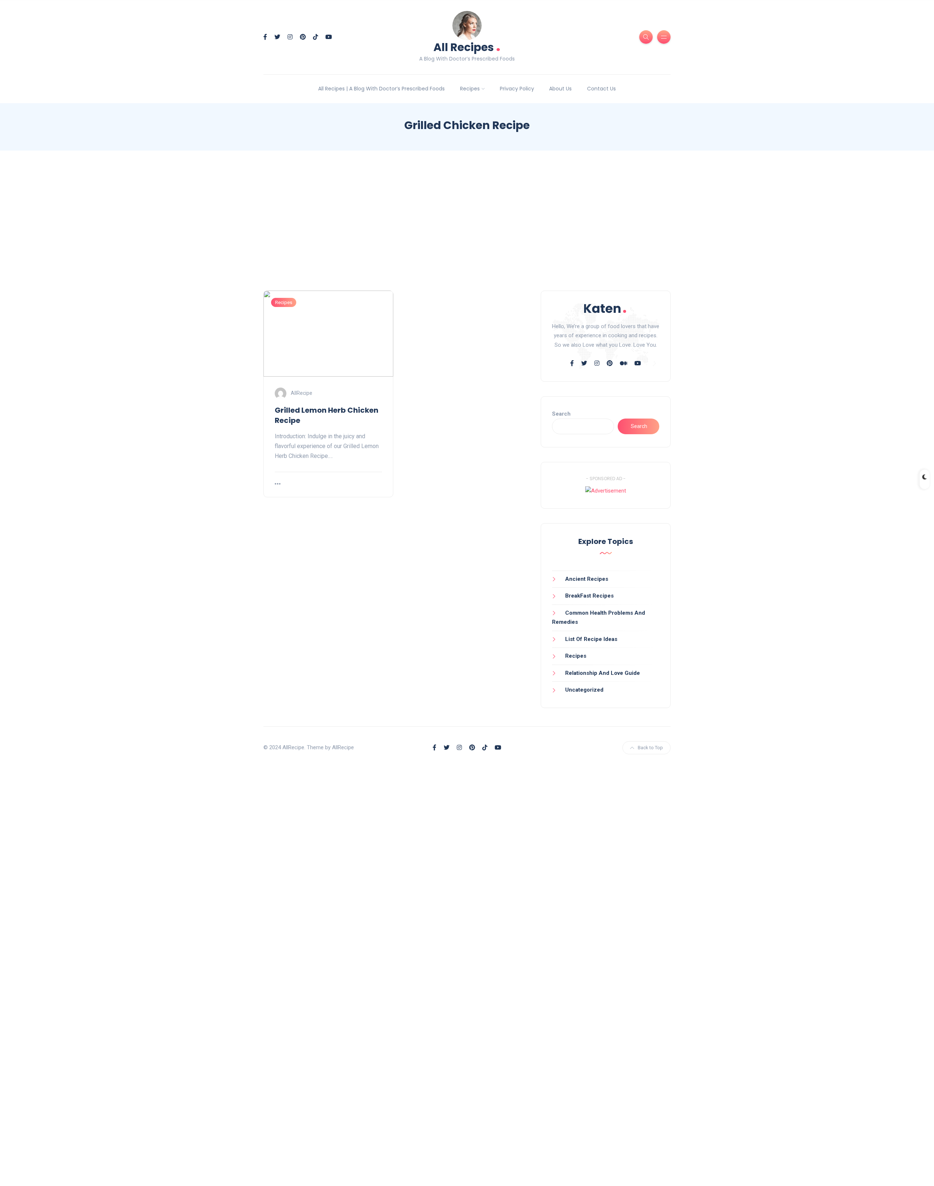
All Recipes (467, 46)
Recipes (470, 88)
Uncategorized (584, 690)
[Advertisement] (467, 227)
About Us (560, 88)
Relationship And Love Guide (602, 673)
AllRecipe (301, 393)
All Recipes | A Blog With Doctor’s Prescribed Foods (381, 88)
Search (561, 414)
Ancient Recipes (586, 579)
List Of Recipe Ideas (591, 639)
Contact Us (601, 88)
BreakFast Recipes (589, 595)
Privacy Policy (517, 88)
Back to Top (650, 747)
